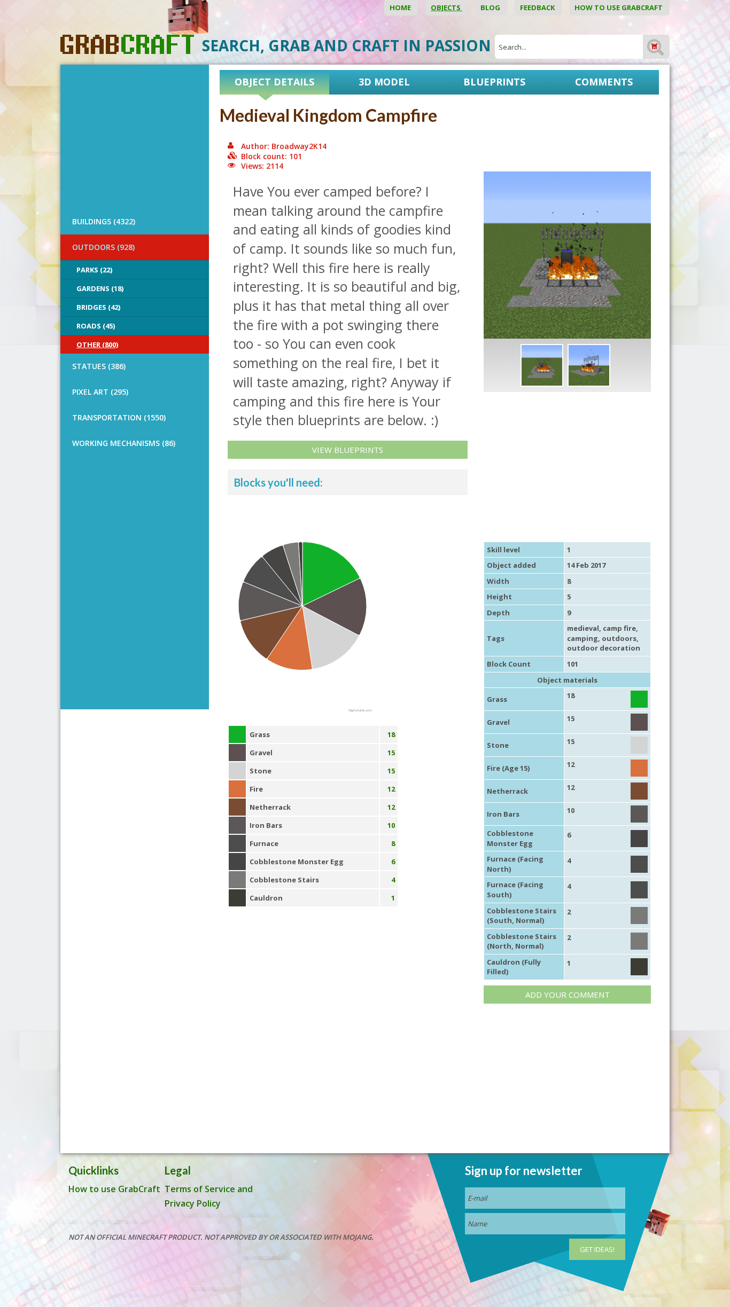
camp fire (619, 628)
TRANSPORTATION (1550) (119, 417)
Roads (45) (95, 326)
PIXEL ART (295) (100, 392)
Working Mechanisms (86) (123, 443)
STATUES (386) (99, 366)
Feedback (538, 7)
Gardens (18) (99, 288)
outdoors (619, 638)
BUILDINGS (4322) (103, 221)
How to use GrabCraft (619, 7)
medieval (583, 628)
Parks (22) (94, 270)
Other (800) (97, 344)
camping (582, 638)
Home (401, 7)
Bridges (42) (98, 307)
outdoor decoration (603, 648)
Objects (446, 7)
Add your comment (567, 994)
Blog (491, 7)
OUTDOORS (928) (103, 247)
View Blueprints (347, 449)
